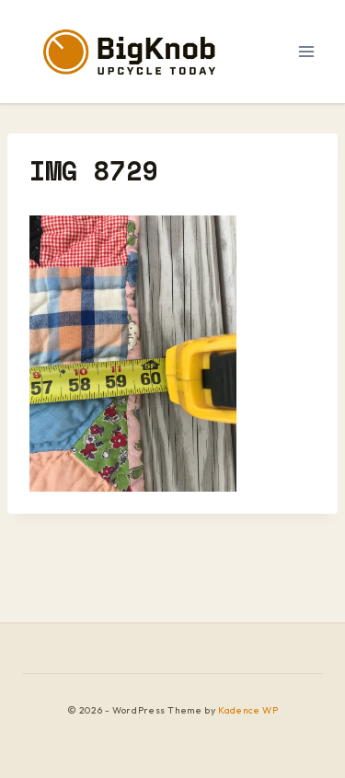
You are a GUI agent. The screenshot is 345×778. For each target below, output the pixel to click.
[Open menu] (306, 51)
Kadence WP (248, 710)
